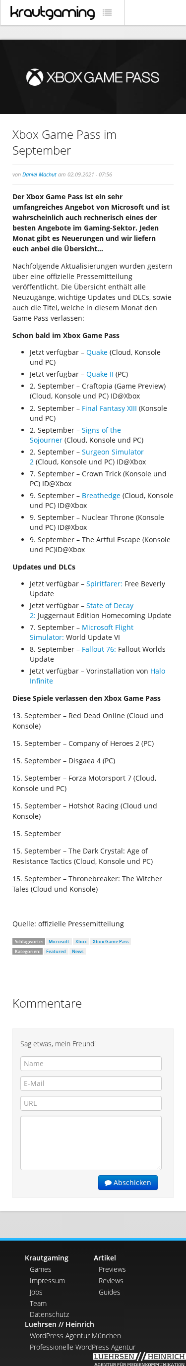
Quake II (101, 374)
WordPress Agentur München (75, 1335)
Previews (112, 1269)
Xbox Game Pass (110, 941)
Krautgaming (46, 1257)
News (77, 951)
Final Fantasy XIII (109, 408)
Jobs (36, 1292)
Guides (110, 1292)
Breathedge (101, 495)
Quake (98, 352)
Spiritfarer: (104, 583)
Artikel (105, 1257)
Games (41, 1269)
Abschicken (131, 1182)
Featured (56, 951)
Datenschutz (49, 1314)
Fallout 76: (100, 649)
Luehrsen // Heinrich (59, 1324)
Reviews (111, 1280)
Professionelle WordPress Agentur (82, 1347)
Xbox (81, 941)
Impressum (47, 1280)
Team (38, 1303)
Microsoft (59, 941)
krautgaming (52, 13)
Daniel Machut (39, 174)
